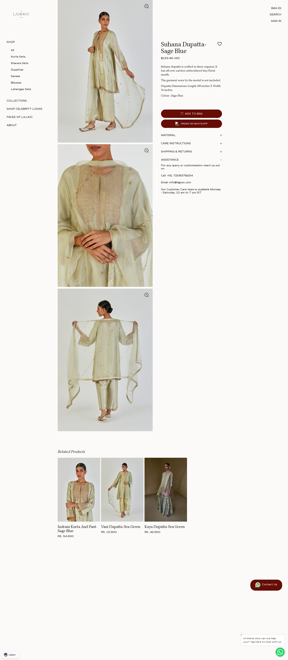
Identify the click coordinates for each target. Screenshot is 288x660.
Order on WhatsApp (194, 123)
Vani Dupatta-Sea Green (120, 527)
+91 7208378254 (180, 175)
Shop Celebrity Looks (24, 108)
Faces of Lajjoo (19, 117)
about (12, 125)
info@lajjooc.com (180, 182)
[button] (219, 45)
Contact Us (269, 584)
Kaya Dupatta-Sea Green (164, 527)
